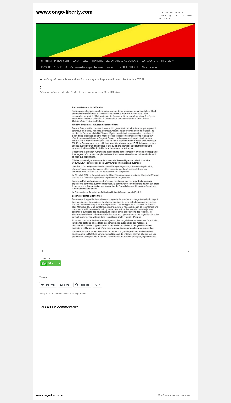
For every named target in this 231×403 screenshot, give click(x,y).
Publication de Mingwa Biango (54, 60)
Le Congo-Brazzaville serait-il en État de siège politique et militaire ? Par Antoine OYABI (91, 79)
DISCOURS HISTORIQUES (53, 67)
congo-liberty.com (51, 91)
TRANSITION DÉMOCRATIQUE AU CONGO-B (115, 60)
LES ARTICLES (80, 60)
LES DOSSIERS (150, 60)
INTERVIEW (167, 60)
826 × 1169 (109, 91)
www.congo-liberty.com (64, 11)
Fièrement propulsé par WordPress (175, 395)
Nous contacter (149, 67)
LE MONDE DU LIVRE (127, 67)
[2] (115, 172)
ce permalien (81, 293)
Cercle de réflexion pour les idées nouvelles (91, 67)
